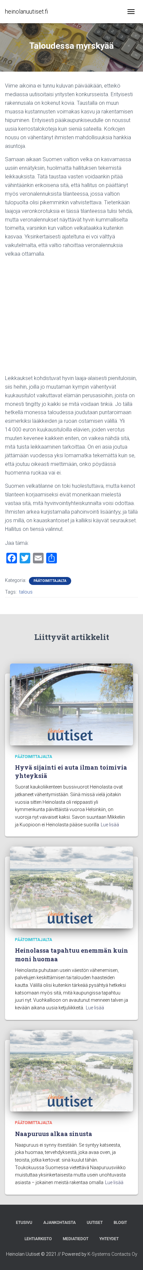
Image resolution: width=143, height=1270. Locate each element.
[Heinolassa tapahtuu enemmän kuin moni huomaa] (71, 887)
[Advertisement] (71, 318)
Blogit (120, 1222)
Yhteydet (109, 1239)
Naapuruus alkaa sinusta (53, 1134)
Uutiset (95, 1222)
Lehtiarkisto (38, 1239)
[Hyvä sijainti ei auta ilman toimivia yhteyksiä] (71, 704)
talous (26, 592)
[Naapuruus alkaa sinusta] (71, 1070)
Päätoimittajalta (50, 581)
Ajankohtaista (59, 1222)
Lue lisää (110, 824)
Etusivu (24, 1222)
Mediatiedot (75, 1239)
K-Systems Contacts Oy (112, 1254)
